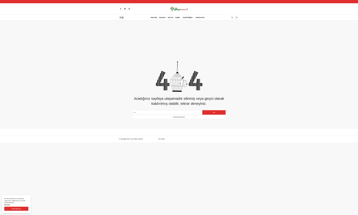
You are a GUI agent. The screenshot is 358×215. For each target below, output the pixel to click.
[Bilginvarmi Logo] (179, 9)
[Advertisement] (179, 34)
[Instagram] (129, 9)
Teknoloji (153, 17)
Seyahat (162, 17)
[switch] (121, 17)
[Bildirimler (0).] (236, 17)
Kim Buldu (161, 139)
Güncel (170, 17)
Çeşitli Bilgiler (188, 17)
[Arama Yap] (232, 17)
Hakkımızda (200, 17)
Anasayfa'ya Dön (179, 117)
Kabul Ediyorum (16, 209)
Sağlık (177, 17)
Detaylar (7, 205)
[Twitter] (125, 9)
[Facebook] (120, 9)
